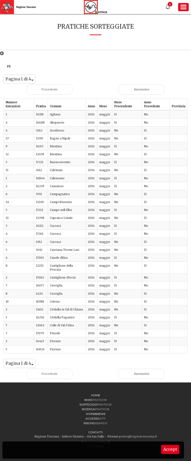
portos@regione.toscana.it (138, 436)
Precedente (49, 89)
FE (9, 66)
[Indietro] (3, 53)
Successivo (141, 89)
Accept (170, 449)
